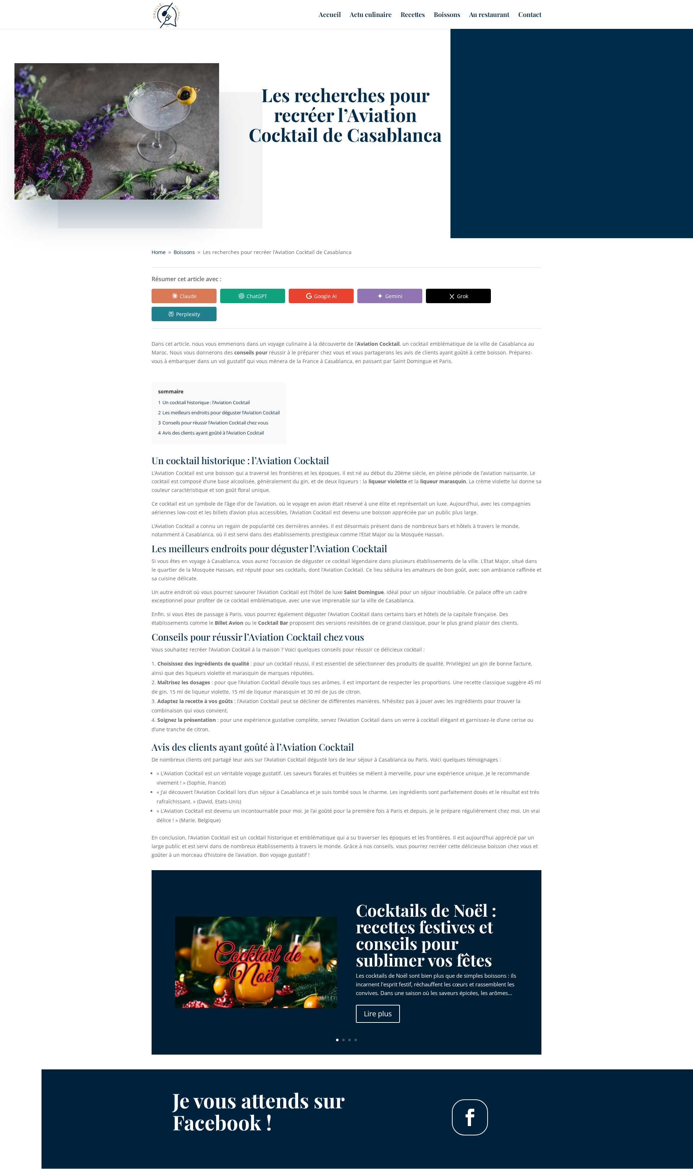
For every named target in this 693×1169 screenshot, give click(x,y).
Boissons (447, 15)
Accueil (330, 15)
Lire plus (378, 1013)
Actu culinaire (371, 15)
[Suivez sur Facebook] (470, 1117)
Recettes (413, 15)
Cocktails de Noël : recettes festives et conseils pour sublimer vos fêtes (426, 935)
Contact (529, 15)
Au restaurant (489, 15)
